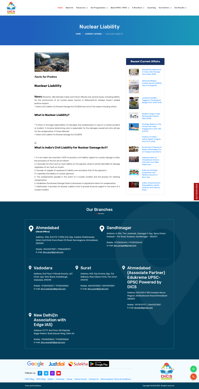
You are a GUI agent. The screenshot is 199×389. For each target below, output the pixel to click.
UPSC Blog (29, 379)
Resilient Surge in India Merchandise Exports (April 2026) (151, 116)
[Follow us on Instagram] (52, 373)
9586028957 (64, 249)
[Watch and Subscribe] (58, 373)
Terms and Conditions (33, 386)
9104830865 (62, 339)
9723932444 (135, 242)
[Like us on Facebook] (40, 373)
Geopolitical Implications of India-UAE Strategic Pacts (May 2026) (151, 72)
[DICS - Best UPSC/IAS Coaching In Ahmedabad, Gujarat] (167, 371)
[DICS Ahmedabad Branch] (31, 228)
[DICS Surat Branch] (76, 267)
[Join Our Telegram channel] (46, 373)
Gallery (51, 379)
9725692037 (47, 286)
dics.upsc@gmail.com (53, 252)
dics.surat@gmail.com (98, 289)
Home (60, 8)
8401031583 (94, 286)
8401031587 (108, 286)
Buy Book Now (196, 191)
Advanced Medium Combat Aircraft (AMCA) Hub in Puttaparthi (151, 83)
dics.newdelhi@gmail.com (53, 342)
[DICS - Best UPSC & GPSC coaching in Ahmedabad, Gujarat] (13, 8)
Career (69, 379)
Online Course (81, 379)
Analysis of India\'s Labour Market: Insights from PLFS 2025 (151, 139)
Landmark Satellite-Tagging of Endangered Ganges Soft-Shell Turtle (152, 100)
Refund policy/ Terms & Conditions (116, 379)
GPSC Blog (40, 379)
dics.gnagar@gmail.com (125, 245)
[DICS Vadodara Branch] (30, 267)
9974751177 (140, 304)
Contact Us (94, 379)
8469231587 (50, 249)
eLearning (151, 8)
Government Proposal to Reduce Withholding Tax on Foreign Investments (152, 149)
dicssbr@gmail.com (143, 308)
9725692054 (62, 286)
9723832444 (120, 242)
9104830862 (47, 339)
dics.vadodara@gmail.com (53, 289)
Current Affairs (93, 34)
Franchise (60, 379)
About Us (69, 8)
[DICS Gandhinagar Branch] (102, 228)
